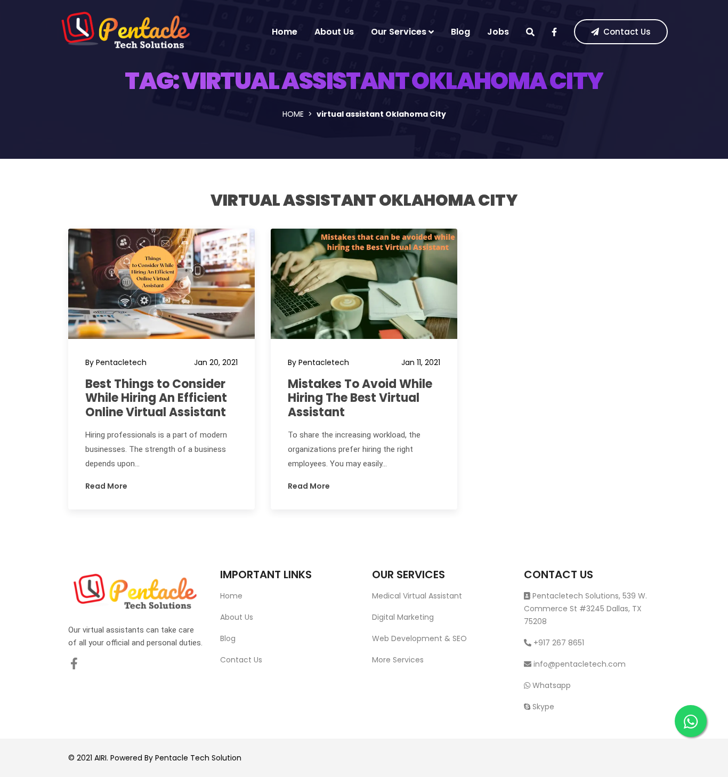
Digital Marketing (403, 617)
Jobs (498, 32)
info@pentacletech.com (579, 664)
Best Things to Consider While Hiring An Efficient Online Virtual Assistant (156, 398)
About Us (334, 32)
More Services (398, 659)
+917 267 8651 (557, 642)
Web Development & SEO (419, 638)
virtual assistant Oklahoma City (364, 200)
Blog (460, 32)
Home (284, 32)
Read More (106, 486)
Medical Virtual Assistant (417, 595)
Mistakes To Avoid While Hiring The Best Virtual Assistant (360, 398)
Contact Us (627, 31)
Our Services (398, 32)
